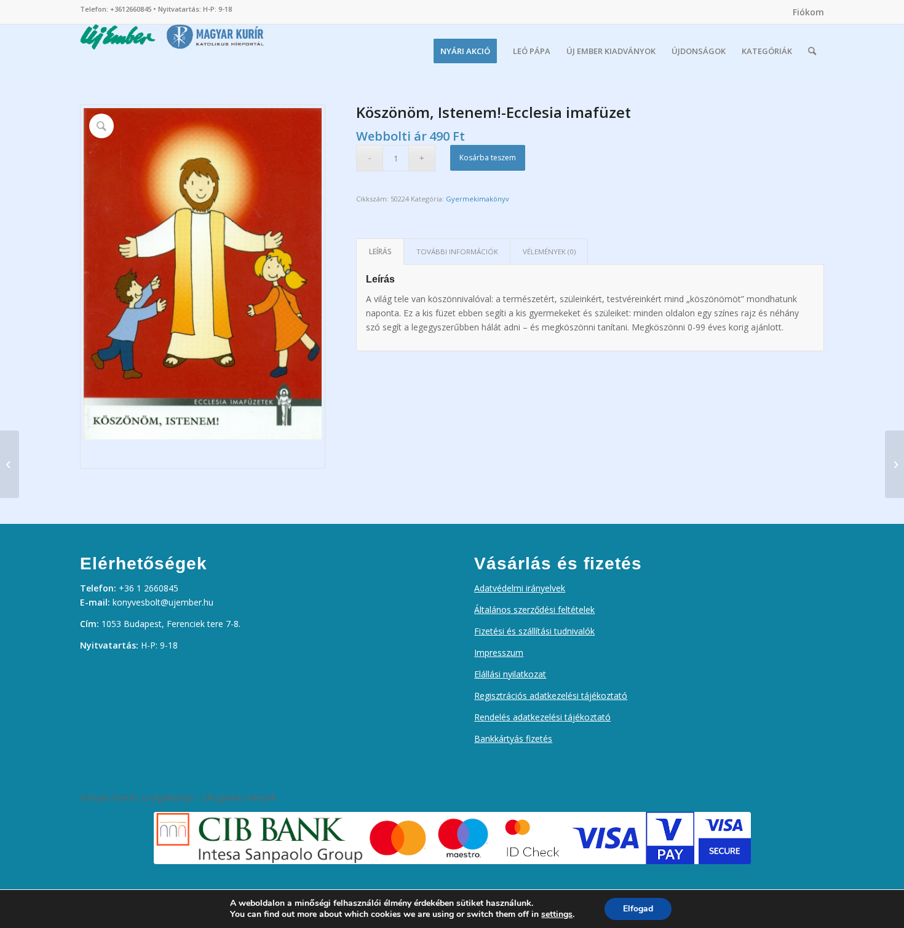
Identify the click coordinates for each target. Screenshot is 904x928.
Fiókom (808, 12)
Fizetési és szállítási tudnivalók (534, 631)
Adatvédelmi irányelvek (519, 588)
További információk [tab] (457, 251)
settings (557, 914)
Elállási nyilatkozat (510, 674)
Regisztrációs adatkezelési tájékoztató (550, 695)
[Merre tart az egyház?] (9, 464)
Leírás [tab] (380, 251)
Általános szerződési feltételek (534, 609)
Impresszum (498, 652)
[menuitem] (805, 12)
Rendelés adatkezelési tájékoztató (542, 717)
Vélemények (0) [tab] (549, 251)
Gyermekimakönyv (477, 198)
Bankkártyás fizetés (513, 738)
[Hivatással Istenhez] (894, 464)
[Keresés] (812, 51)
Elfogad (638, 908)
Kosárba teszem (487, 157)
